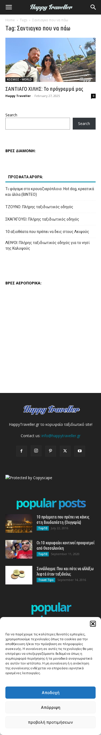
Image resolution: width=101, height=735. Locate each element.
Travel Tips (46, 580)
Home (10, 20)
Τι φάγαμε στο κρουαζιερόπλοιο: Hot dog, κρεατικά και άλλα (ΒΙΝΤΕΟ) (49, 192)
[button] (93, 623)
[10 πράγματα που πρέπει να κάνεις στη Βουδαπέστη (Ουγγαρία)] (18, 523)
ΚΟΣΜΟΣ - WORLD (19, 79)
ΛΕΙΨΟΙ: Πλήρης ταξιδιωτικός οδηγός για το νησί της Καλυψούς (47, 245)
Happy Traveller (18, 96)
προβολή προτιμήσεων (50, 722)
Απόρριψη (50, 707)
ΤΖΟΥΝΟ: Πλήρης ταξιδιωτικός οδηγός (39, 207)
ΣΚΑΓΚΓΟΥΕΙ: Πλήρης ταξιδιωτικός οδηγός (42, 219)
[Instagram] (36, 450)
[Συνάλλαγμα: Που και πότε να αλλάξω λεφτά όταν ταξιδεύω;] (18, 575)
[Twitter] (65, 451)
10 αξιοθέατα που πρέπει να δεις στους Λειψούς (47, 231)
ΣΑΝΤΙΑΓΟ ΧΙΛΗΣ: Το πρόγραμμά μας (44, 88)
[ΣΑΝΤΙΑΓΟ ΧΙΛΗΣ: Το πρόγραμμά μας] (50, 60)
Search (11, 114)
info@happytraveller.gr (61, 435)
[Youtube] (79, 451)
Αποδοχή (51, 692)
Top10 (42, 528)
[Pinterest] (50, 451)
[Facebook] (21, 451)
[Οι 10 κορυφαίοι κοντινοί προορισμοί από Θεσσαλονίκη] (18, 549)
